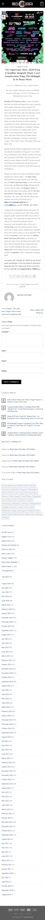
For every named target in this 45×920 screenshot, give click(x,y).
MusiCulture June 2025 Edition (28, 472)
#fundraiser (37, 496)
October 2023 (6, 728)
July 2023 (5, 741)
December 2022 (7, 771)
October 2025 (6, 626)
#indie (15, 500)
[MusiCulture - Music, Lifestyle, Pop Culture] (22, 4)
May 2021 (5, 852)
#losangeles (16, 503)
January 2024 (6, 716)
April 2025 (5, 652)
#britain (4, 493)
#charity (11, 493)
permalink (22, 286)
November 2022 (7, 775)
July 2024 (5, 690)
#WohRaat (5, 518)
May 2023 (5, 750)
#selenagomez (23, 511)
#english (17, 496)
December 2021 (7, 822)
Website (4, 371)
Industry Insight (7, 558)
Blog (22, 913)
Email (4, 361)
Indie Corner (6, 554)
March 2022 (6, 809)
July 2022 (5, 792)
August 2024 (6, 686)
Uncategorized (7, 571)
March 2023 (6, 758)
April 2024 (5, 703)
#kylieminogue (6, 503)
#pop (32, 507)
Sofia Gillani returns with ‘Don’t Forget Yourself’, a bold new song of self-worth (25, 401)
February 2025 (7, 660)
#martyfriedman (35, 503)
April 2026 (5, 601)
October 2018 (6, 886)
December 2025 (7, 618)
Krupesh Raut (28, 917)
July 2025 (5, 639)
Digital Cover (6, 537)
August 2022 (6, 788)
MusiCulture (33, 85)
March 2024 (6, 707)
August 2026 (6, 583)
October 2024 (6, 677)
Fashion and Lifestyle (9, 545)
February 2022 (7, 813)
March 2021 (6, 860)
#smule (37, 511)
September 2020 (7, 873)
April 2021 (5, 856)
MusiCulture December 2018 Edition (22, 449)
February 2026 (7, 609)
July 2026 (5, 588)
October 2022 (6, 779)
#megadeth (5, 507)
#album (20, 485)
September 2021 (7, 835)
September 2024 (7, 681)
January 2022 (6, 818)
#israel (30, 500)
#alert (26, 485)
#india (9, 500)
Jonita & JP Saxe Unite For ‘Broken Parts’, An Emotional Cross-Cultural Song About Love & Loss (25, 417)
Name (4, 351)
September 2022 (7, 784)
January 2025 (6, 664)
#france (29, 496)
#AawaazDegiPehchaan (9, 485)
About (15, 913)
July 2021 (5, 843)
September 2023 (7, 733)
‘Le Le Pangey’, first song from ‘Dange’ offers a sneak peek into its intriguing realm (11, 311)
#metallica (14, 507)
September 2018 (7, 890)
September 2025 (7, 630)
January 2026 (6, 613)
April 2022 (5, 805)
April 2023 (5, 754)
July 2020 (5, 877)
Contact (28, 913)
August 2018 (6, 894)
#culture (34, 493)
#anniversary (6, 489)
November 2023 (7, 724)
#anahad (32, 485)
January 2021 (6, 869)
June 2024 (5, 694)
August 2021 (6, 839)
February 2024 (7, 711)
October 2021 (6, 831)
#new (27, 507)
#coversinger (20, 493)
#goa (3, 500)
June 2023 (5, 745)
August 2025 (6, 635)
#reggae (14, 511)
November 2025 (7, 622)
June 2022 (5, 796)
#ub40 (27, 514)
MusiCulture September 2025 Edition (22, 467)
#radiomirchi (6, 511)
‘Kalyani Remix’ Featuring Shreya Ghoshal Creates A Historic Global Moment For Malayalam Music (25, 434)
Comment (5, 332)
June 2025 (5, 643)
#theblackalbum (18, 514)
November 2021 (7, 826)
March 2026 (6, 605)
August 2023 (6, 737)
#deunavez (5, 496)
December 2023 (7, 720)
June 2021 (5, 848)
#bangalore (23, 489)
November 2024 (7, 673)
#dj (12, 496)
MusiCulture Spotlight (9, 562)
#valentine (39, 514)
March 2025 (6, 656)
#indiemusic (22, 500)
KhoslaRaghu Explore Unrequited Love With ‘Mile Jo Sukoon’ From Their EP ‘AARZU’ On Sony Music (25, 425)
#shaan (31, 511)
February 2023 (7, 762)
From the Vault (7, 549)
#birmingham (33, 489)
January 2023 (6, 767)
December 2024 (7, 669)
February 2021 (7, 865)
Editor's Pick (6, 541)
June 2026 (5, 592)
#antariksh (15, 489)
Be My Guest (6, 532)
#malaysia (25, 503)
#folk (23, 496)
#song (4, 514)
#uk (32, 514)
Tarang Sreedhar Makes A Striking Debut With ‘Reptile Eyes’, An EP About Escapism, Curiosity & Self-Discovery (25, 409)
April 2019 (5, 882)
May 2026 (5, 596)
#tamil (10, 514)
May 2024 (5, 698)
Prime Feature (22, 66)
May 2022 (5, 801)
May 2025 (5, 647)
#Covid (28, 493)
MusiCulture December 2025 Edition (26, 461)
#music (21, 507)
